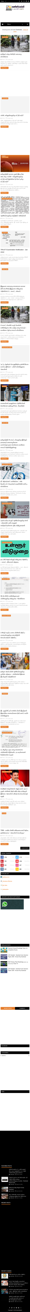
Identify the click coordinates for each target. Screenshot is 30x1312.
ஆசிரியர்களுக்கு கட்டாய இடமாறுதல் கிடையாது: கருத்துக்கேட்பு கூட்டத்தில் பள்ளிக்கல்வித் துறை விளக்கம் (17, 1171)
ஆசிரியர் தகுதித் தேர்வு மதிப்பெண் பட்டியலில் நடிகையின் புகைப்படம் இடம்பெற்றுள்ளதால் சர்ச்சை (17, 1298)
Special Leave (5, 579)
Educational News (7, 198)
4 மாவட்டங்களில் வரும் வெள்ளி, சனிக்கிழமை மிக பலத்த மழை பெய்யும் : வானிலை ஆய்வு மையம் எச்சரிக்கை (13, 327)
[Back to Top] (21, 1308)
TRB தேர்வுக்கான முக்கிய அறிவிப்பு (17, 1274)
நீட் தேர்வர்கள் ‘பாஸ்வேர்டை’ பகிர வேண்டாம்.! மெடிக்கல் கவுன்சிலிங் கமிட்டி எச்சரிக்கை (14, 484)
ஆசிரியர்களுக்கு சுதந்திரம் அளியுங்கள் (13, 216)
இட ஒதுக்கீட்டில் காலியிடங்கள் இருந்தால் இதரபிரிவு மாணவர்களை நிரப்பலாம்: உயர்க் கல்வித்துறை (14, 713)
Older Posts (24, 848)
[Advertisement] (15, 83)
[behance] (28, 1)
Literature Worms (7, 881)
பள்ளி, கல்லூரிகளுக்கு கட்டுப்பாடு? (12, 115)
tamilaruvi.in (5, 877)
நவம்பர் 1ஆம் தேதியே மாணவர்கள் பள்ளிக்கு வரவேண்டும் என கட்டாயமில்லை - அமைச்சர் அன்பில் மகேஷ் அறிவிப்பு (18, 1283)
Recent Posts (8, 1008)
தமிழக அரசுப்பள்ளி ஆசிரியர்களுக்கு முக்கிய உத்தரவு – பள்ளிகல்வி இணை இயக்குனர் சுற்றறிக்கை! (13, 674)
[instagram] (26, 1)
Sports (4, 1055)
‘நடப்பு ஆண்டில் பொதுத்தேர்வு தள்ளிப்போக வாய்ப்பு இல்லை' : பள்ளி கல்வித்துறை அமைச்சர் (14, 366)
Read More (4, 68)
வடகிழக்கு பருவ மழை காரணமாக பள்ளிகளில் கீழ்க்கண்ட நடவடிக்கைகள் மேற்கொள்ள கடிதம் (13, 752)
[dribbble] (24, 1)
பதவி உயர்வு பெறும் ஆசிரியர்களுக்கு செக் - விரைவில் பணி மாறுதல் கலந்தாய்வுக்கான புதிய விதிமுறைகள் (14, 523)
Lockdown (5, 98)
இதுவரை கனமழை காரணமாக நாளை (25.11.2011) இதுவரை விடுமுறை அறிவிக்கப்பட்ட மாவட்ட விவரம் (13, 288)
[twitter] (22, 1)
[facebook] (19, 1)
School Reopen (6, 615)
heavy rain (5, 37)
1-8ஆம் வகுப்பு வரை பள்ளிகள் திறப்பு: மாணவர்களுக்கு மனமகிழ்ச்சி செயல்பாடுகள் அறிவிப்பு (13, 635)
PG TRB (4, 813)
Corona (4, 386)
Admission (4, 693)
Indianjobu (5, 889)
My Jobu (4, 885)
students (4, 232)
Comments (22, 1008)
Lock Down (5, 157)
